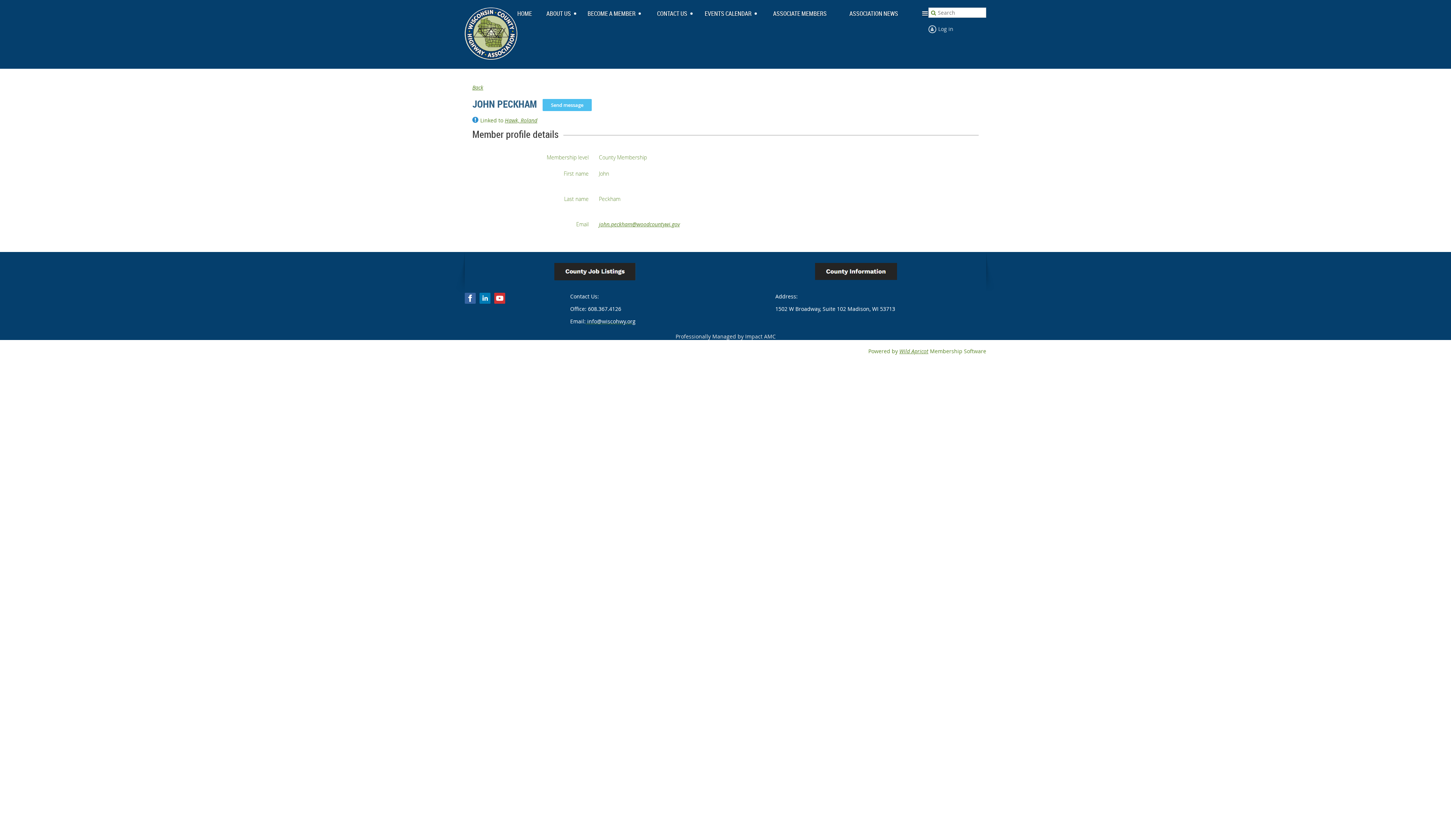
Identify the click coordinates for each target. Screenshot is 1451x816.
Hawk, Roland (521, 120)
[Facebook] (470, 298)
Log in (945, 28)
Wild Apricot (913, 351)
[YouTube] (499, 298)
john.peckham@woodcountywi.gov (639, 224)
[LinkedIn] (485, 298)
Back (477, 87)
